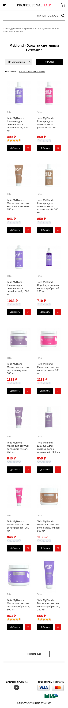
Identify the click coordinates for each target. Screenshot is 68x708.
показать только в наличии (32, 71)
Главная (17, 28)
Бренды (28, 28)
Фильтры (49, 62)
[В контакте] (16, 687)
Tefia (36, 28)
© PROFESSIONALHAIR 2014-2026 (34, 703)
